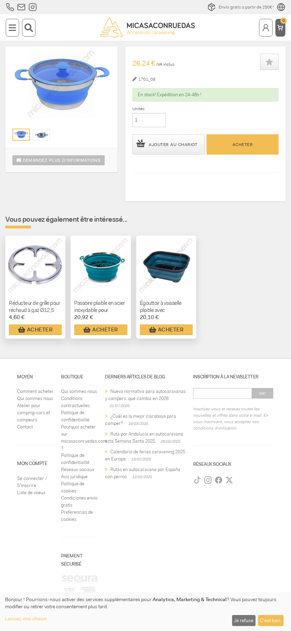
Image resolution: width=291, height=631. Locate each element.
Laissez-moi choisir (26, 618)
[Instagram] (208, 480)
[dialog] (145, 611)
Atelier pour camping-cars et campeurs (33, 413)
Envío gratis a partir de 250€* (246, 7)
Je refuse (243, 620)
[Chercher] (28, 28)
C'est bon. (270, 620)
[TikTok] (197, 480)
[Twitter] (229, 480)
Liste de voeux (31, 493)
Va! (262, 393)
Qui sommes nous (35, 398)
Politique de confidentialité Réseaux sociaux (77, 462)
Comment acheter (35, 391)
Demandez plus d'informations (61, 160)
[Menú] (12, 28)
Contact (25, 427)
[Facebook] (218, 480)
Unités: (139, 109)
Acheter (242, 144)
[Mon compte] (266, 28)
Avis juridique (74, 477)
